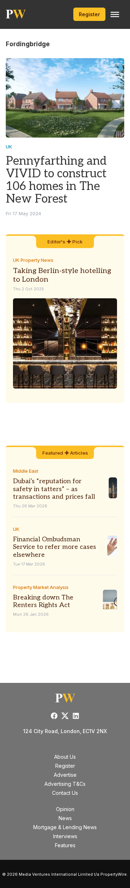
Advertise (65, 775)
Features (65, 845)
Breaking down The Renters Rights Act (43, 601)
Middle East (25, 471)
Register (89, 14)
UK (9, 147)
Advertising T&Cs (65, 784)
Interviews (65, 836)
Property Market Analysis (41, 587)
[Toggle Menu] (114, 14)
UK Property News (33, 260)
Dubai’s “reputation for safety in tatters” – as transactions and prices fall (54, 489)
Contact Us (65, 793)
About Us (65, 757)
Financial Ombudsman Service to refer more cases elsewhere (54, 547)
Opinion (65, 809)
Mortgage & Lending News (65, 827)
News (65, 818)
